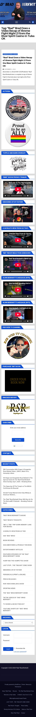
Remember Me (20, 648)
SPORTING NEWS (9, 588)
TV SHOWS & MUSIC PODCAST (14, 604)
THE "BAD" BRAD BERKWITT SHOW (15, 593)
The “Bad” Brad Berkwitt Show (26, 691)
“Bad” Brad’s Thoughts (13, 705)
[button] (29, 22)
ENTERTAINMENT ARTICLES (13, 549)
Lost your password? (20, 651)
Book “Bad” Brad (15, 713)
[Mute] (28, 196)
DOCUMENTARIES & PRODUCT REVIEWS (17, 545)
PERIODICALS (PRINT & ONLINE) (10, 54)
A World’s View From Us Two (24, 694)
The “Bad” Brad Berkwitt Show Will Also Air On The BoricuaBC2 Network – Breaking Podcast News (18, 501)
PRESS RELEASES (9, 579)
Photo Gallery (24, 705)
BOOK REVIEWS (8, 540)
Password (6, 640)
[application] (18, 189)
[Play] (5, 196)
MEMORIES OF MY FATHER (12, 570)
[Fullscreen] (30, 196)
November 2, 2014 (10, 69)
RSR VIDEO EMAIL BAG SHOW (13, 584)
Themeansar (18, 686)
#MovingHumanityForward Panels (18, 698)
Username (6, 635)
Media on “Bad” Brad (27, 709)
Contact (23, 713)
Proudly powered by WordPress (13, 684)
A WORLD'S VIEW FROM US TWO (14, 531)
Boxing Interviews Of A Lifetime (12, 709)
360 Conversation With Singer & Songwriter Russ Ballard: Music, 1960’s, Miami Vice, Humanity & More (17, 471)
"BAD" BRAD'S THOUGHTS (12, 520)
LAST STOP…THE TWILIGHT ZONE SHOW (17, 565)
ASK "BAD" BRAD (9, 536)
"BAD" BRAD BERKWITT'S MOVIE (14, 515)
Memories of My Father (10, 694)
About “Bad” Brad (6, 691)
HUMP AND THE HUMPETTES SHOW (15, 560)
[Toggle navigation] (16, 22)
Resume (15, 691)
